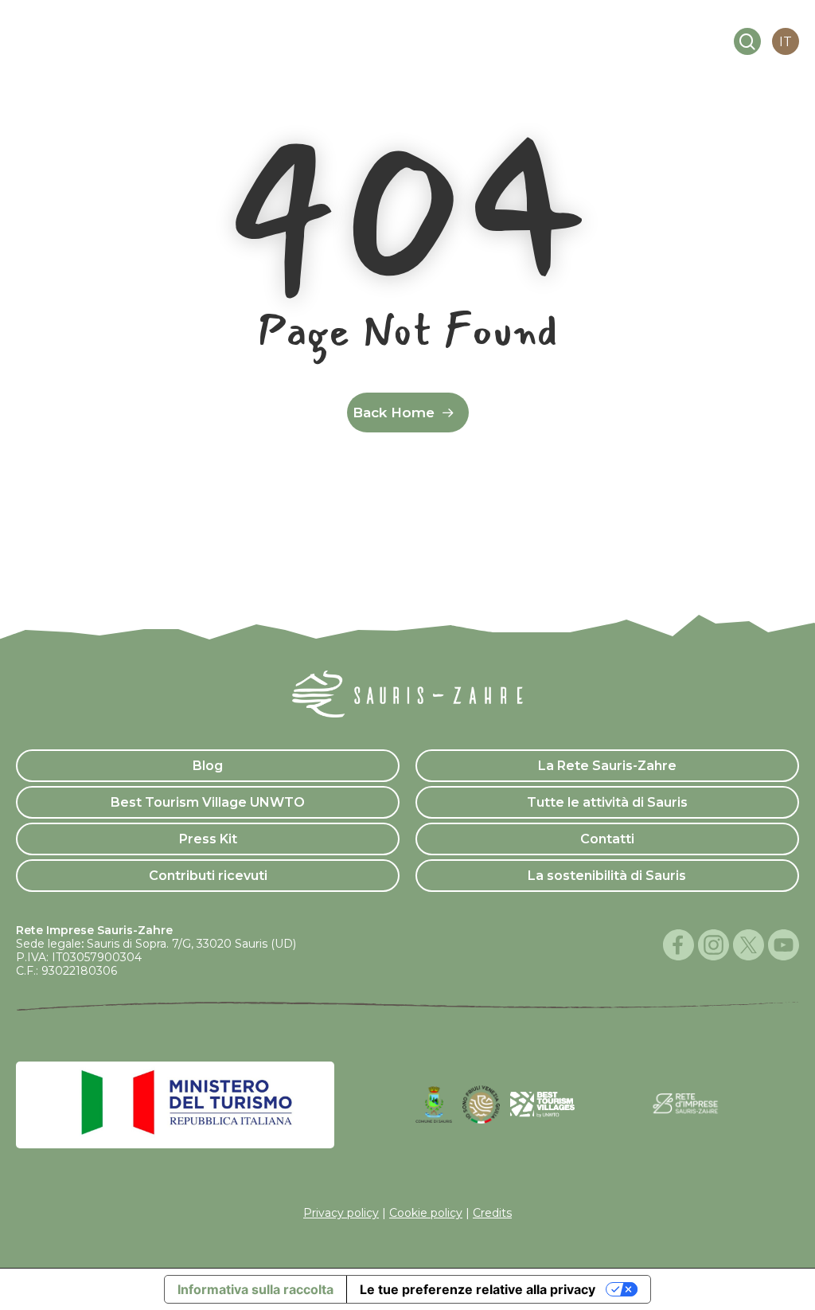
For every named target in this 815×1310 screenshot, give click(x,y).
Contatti (607, 839)
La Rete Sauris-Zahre (607, 765)
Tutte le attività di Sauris (607, 802)
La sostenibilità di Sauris (607, 875)
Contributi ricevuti (208, 875)
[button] (666, 42)
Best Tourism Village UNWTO (208, 802)
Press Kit (208, 839)
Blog (208, 765)
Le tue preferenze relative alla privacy (477, 1289)
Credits (492, 1213)
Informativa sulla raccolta (255, 1289)
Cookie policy (425, 1213)
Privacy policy (341, 1213)
